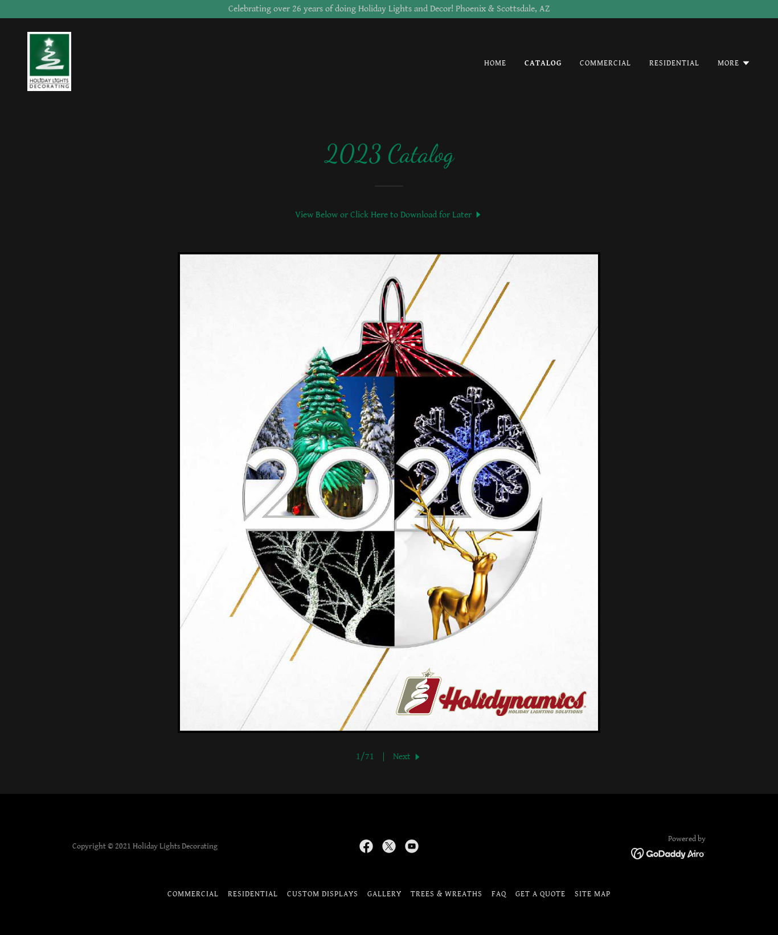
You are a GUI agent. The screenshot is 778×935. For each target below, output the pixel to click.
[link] (49, 61)
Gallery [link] (384, 894)
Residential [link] (674, 63)
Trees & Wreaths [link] (446, 894)
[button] (734, 63)
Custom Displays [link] (322, 894)
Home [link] (495, 63)
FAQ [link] (499, 894)
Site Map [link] (593, 894)
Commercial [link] (605, 63)
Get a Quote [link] (540, 894)
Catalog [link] (543, 63)
